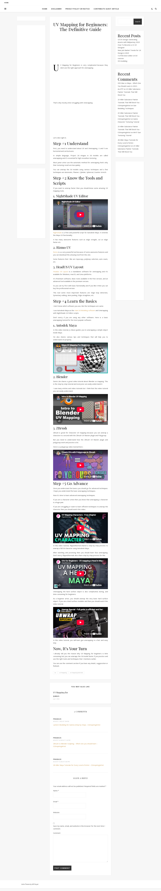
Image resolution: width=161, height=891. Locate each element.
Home (6, 3)
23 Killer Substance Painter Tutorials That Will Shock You (129, 92)
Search (137, 21)
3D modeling (122, 61)
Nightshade (57, 232)
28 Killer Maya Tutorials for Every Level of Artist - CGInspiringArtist (78, 765)
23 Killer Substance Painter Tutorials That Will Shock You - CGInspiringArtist (129, 102)
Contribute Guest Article (106, 9)
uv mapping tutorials (76, 673)
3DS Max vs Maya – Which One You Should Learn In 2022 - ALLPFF (129, 86)
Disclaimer (56, 9)
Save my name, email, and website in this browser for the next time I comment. (79, 827)
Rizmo (55, 252)
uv (55, 673)
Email (55, 801)
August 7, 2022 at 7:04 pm (61, 721)
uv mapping (63, 673)
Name (56, 791)
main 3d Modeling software (85, 310)
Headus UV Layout (60, 271)
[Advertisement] (31, 94)
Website (56, 812)
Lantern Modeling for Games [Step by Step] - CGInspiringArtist (76, 725)
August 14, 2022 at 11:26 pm (61, 740)
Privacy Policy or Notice (77, 9)
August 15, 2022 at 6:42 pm (61, 761)
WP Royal (35, 884)
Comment (56, 833)
